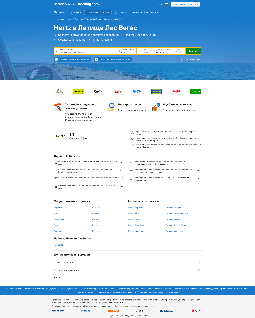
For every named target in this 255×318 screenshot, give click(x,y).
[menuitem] (60, 12)
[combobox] (86, 52)
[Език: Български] (166, 4)
